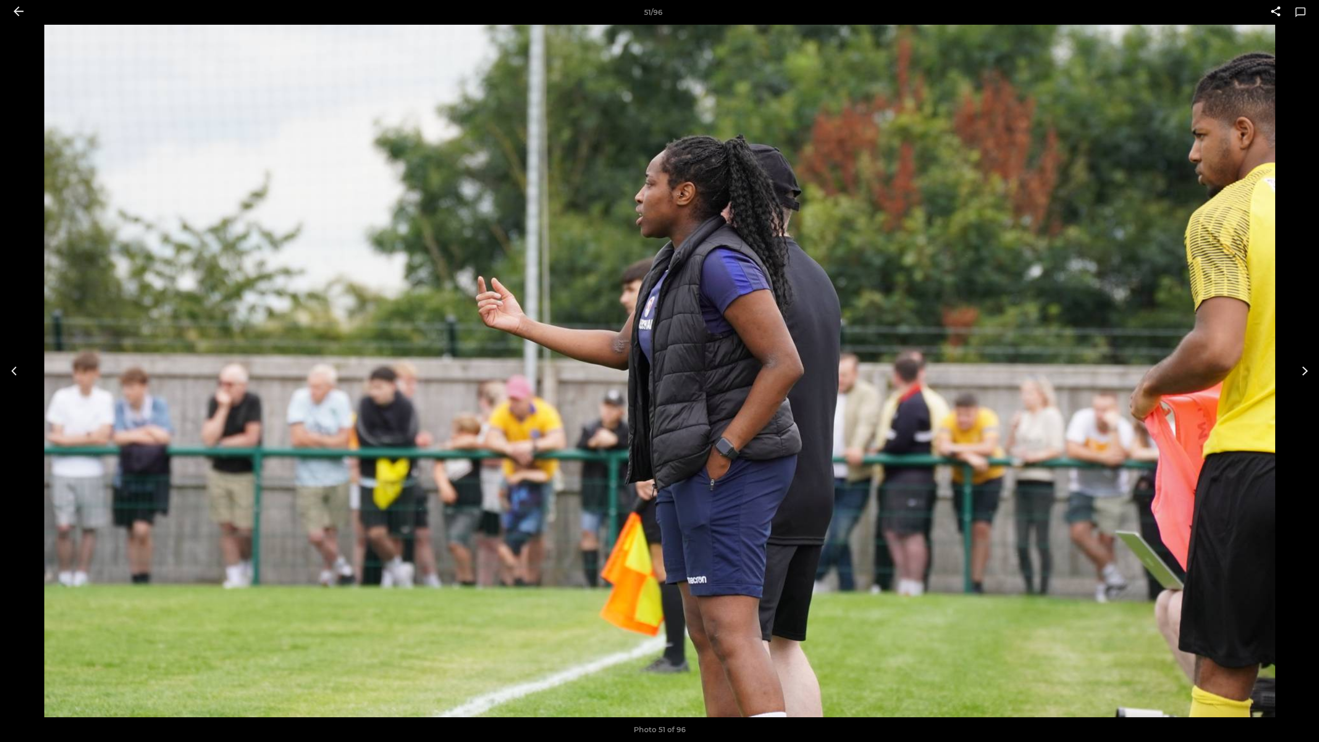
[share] (1276, 12)
